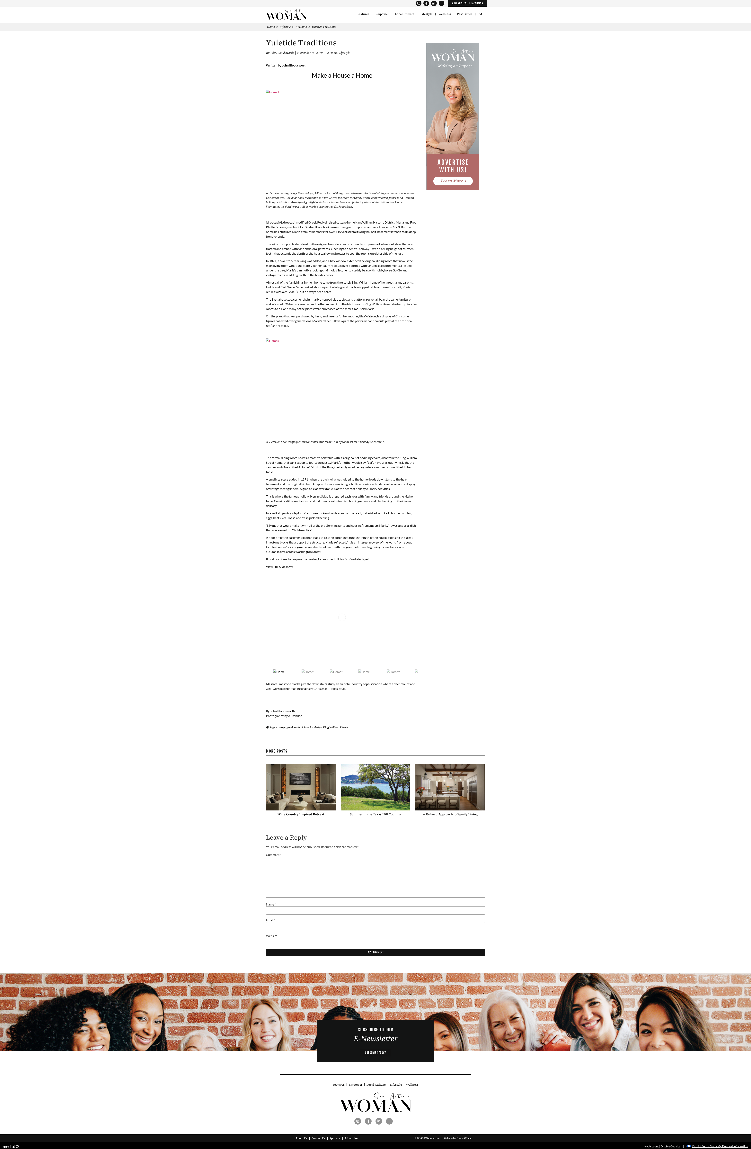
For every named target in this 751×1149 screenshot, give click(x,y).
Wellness (444, 14)
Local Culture (404, 14)
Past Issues (464, 14)
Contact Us (318, 1138)
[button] (480, 14)
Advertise (351, 1138)
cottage (281, 727)
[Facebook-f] (426, 3)
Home (271, 27)
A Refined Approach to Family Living (450, 814)
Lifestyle (426, 14)
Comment (273, 854)
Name (271, 904)
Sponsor (335, 1138)
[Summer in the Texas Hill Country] (376, 787)
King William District (336, 727)
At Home (301, 27)
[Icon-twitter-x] (441, 3)
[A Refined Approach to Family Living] (450, 787)
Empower (382, 14)
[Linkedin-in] (434, 3)
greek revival (295, 727)
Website (271, 935)
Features (363, 14)
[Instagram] (418, 3)
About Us (301, 1138)
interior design (313, 727)
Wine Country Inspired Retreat (301, 814)
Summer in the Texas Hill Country (375, 814)
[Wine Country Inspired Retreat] (301, 787)
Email (270, 920)
